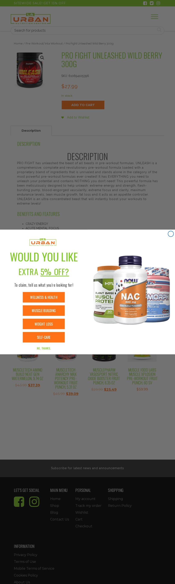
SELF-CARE (44, 337)
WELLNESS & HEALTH (43, 297)
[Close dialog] (171, 234)
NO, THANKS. (44, 348)
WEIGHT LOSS (44, 324)
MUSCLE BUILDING (44, 310)
